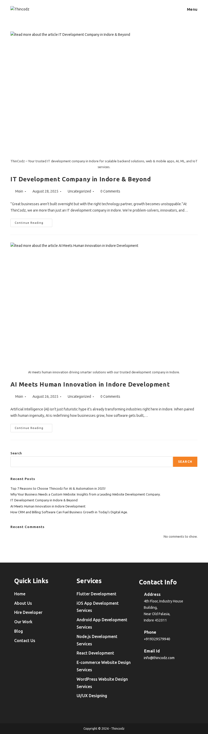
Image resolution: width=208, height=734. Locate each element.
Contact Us (24, 640)
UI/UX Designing (92, 695)
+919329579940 (157, 639)
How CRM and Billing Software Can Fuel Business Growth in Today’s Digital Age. (69, 512)
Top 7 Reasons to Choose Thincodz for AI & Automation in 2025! (58, 488)
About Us (23, 603)
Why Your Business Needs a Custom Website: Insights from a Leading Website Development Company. (85, 494)
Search (16, 453)
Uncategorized (79, 191)
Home (19, 594)
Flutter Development (96, 594)
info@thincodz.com (159, 658)
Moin (19, 191)
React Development (95, 653)
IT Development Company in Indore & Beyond (80, 179)
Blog (18, 631)
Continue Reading (33, 224)
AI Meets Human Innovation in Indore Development (90, 384)
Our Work (23, 621)
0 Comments (110, 191)
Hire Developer (28, 612)
